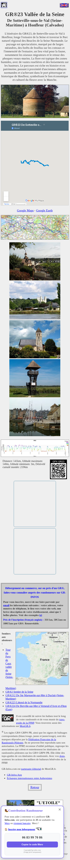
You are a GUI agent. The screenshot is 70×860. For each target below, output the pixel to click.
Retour (34, 787)
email (6, 605)
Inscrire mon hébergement (21, 829)
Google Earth (44, 210)
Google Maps (25, 210)
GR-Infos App (14, 774)
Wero (7, 823)
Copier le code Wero (32, 844)
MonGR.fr (25, 726)
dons (62, 756)
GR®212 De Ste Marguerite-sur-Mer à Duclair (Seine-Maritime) (34, 697)
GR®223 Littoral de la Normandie (23, 702)
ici (40, 615)
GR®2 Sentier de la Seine (19, 691)
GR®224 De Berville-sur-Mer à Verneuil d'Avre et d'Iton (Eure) (36, 708)
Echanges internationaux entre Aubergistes (29, 778)
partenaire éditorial (31, 768)
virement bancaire (22, 823)
